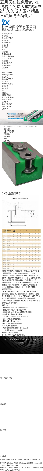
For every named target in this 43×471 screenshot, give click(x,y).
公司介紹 (5, 40)
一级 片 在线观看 (33, 467)
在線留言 (5, 68)
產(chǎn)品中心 (7, 43)
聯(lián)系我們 (7, 63)
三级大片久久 (15, 470)
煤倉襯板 (5, 52)
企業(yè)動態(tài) (8, 56)
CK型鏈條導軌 (13, 333)
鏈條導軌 (5, 45)
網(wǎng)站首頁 (8, 33)
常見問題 (5, 61)
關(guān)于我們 (7, 38)
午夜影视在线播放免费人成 (16, 467)
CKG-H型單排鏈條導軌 (16, 335)
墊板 (3, 49)
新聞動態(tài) (6, 54)
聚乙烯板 (5, 36)
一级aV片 (3, 467)
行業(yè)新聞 (6, 58)
